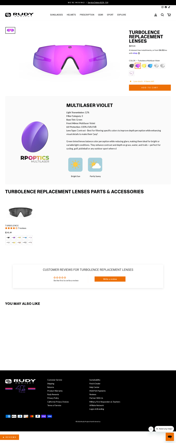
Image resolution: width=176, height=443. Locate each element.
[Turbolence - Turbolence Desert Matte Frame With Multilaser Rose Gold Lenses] (19, 242)
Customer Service (54, 380)
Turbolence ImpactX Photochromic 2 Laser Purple (131, 73)
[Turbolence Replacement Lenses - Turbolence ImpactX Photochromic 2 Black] (30, 351)
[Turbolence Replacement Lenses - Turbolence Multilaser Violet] (13, 351)
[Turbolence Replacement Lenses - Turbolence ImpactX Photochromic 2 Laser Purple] (41, 351)
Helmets (71, 15)
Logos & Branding (96, 409)
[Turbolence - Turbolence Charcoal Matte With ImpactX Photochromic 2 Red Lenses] (30, 242)
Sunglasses (56, 15)
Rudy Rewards (53, 394)
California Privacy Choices (58, 402)
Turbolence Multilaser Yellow (143, 65)
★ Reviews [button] (9, 437)
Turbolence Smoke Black (131, 65)
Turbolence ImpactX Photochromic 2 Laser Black (162, 65)
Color (144, 61)
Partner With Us (96, 398)
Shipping (50, 383)
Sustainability (94, 380)
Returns (50, 387)
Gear (100, 15)
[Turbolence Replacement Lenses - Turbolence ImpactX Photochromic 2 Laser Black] (35, 351)
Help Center (94, 387)
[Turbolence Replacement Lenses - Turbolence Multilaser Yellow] (19, 351)
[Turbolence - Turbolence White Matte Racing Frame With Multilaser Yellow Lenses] (13, 242)
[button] (11, 228)
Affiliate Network (96, 405)
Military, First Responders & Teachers (104, 402)
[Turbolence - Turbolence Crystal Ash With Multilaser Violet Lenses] (13, 237)
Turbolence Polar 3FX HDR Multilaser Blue (150, 65)
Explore (121, 15)
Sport (110, 15)
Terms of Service (54, 405)
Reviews (92, 394)
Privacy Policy (53, 398)
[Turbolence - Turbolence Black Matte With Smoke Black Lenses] (8, 237)
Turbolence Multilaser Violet (137, 65)
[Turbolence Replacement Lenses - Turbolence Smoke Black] (8, 351)
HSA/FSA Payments (97, 391)
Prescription (87, 15)
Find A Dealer (94, 383)
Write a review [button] (110, 279)
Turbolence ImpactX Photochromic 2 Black (156, 65)
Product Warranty (54, 391)
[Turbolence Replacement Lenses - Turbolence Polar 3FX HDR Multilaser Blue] (24, 351)
